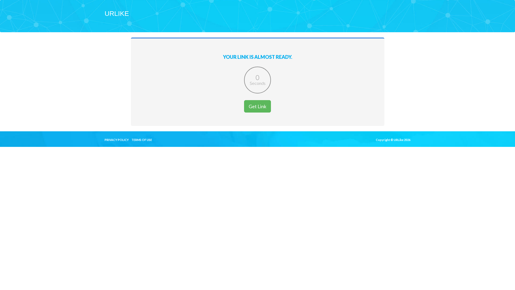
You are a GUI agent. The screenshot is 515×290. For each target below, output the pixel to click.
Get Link (257, 106)
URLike (117, 13)
